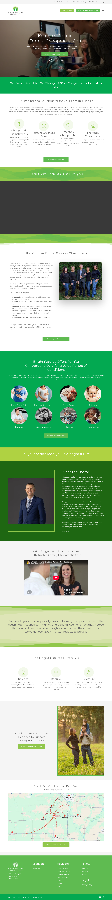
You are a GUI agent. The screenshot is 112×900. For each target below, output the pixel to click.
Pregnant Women (43, 405)
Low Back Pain (19, 405)
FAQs (59, 880)
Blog (58, 886)
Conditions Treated (63, 871)
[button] (103, 10)
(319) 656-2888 (13, 878)
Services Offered (63, 874)
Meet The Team (62, 868)
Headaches (93, 427)
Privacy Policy (87, 885)
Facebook (85, 868)
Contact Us (61, 883)
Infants (93, 405)
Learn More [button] (66, 531)
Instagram (85, 874)
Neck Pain (68, 405)
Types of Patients (63, 877)
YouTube (85, 871)
